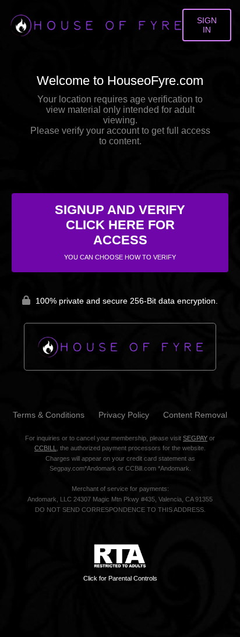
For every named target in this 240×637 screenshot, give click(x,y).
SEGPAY (195, 438)
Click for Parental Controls (120, 578)
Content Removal (195, 414)
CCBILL (45, 447)
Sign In (207, 25)
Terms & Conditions (48, 414)
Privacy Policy (123, 414)
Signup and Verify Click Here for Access (120, 231)
